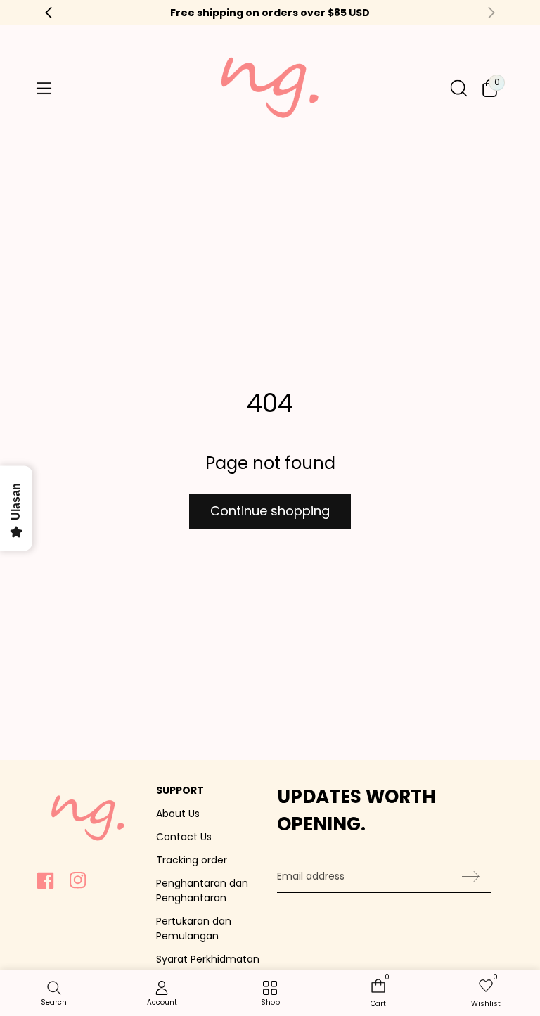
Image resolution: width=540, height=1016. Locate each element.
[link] (270, 994)
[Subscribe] (471, 876)
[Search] (459, 88)
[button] (43, 88)
